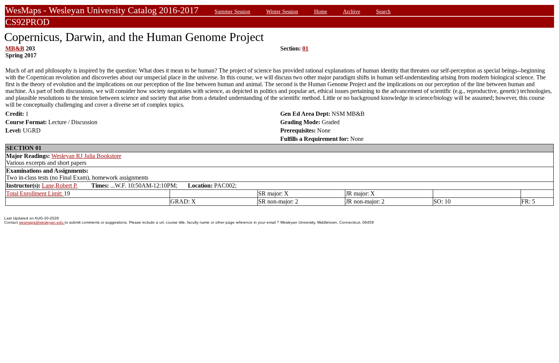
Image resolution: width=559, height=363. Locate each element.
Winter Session (282, 11)
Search (383, 11)
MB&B (14, 48)
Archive (351, 11)
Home (320, 11)
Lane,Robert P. (60, 185)
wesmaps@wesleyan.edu (42, 222)
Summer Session (232, 11)
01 (305, 48)
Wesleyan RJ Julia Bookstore (86, 156)
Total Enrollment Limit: (35, 193)
